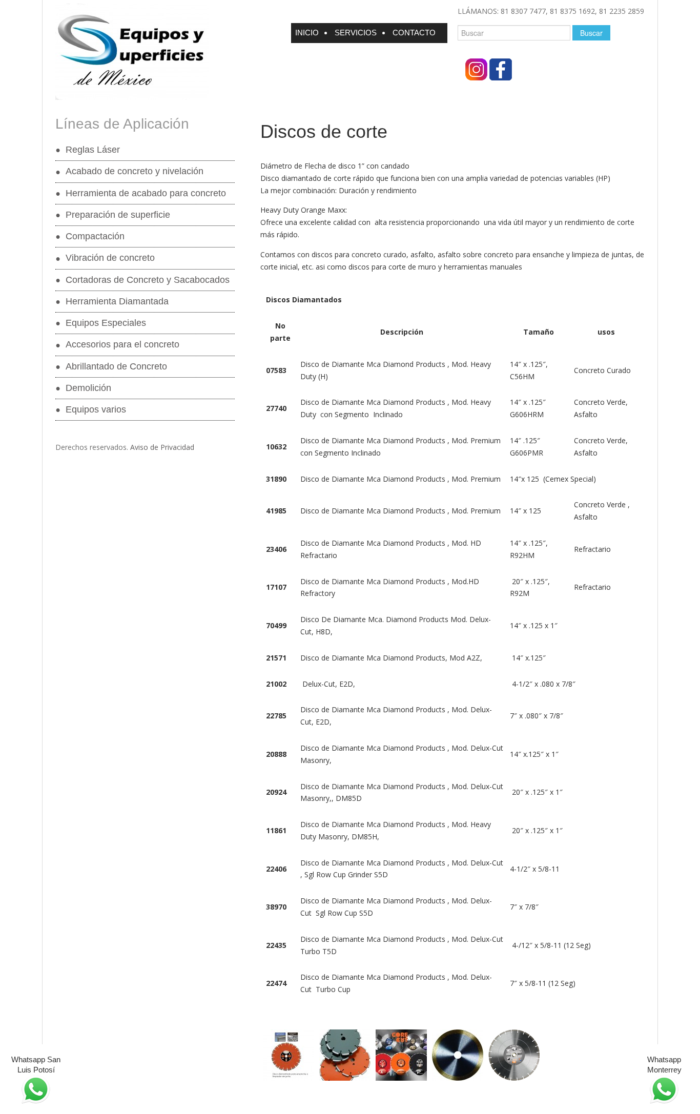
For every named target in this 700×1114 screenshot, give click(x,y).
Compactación (95, 236)
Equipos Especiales (106, 323)
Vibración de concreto (110, 258)
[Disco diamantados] (457, 1055)
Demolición (88, 388)
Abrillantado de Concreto (116, 366)
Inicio (307, 32)
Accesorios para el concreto (122, 344)
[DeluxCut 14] (514, 1055)
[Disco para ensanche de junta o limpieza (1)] (288, 1055)
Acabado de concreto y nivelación (134, 171)
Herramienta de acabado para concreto (146, 193)
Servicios (356, 32)
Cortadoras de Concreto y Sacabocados (148, 280)
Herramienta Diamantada (117, 301)
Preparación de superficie (118, 215)
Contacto (414, 32)
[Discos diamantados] (344, 1055)
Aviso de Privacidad (162, 447)
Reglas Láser (93, 150)
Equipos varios (96, 409)
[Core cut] (401, 1055)
